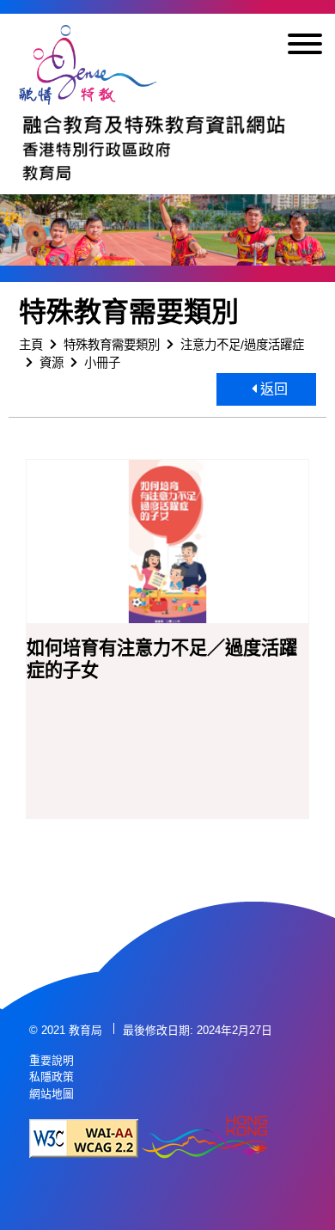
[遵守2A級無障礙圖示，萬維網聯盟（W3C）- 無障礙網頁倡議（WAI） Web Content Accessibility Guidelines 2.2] (83, 1138)
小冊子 (102, 363)
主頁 (31, 345)
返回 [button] (272, 389)
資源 (52, 363)
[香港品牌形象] (204, 1138)
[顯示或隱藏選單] (305, 47)
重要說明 (51, 1060)
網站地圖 (51, 1093)
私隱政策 (51, 1076)
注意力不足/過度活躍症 (242, 345)
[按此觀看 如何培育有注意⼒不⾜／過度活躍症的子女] (167, 542)
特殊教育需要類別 (112, 345)
